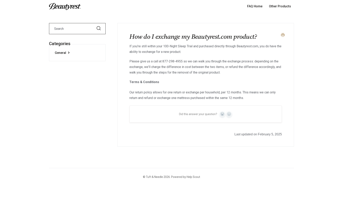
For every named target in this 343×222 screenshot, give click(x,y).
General (61, 53)
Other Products (280, 6)
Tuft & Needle (154, 176)
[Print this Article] (283, 35)
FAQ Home (254, 6)
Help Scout (193, 176)
